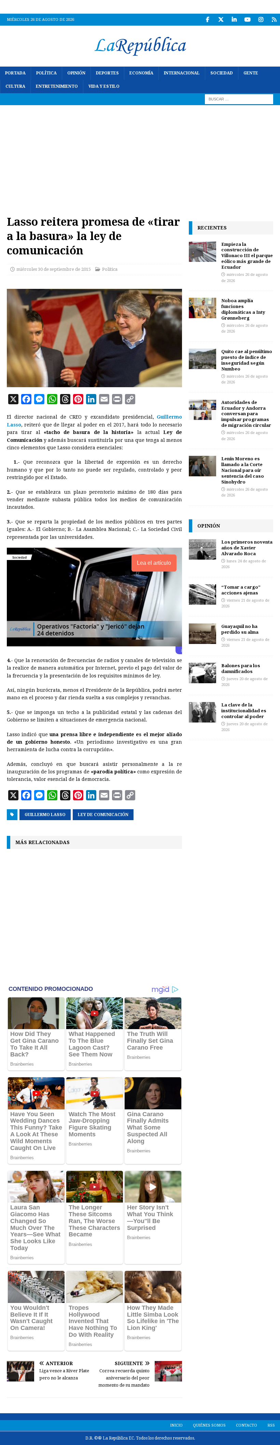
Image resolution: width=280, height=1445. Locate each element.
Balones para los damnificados (240, 668)
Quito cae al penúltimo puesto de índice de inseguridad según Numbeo (246, 360)
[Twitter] (221, 20)
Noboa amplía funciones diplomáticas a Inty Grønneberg (243, 309)
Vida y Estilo (104, 86)
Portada (15, 73)
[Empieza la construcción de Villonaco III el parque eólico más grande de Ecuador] (202, 251)
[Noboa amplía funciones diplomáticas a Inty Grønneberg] (202, 308)
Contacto (246, 1425)
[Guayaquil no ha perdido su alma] (202, 633)
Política (46, 73)
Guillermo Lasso (45, 814)
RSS (271, 1425)
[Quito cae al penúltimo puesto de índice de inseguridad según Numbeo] (202, 359)
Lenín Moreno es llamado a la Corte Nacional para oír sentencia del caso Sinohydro (242, 470)
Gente (250, 73)
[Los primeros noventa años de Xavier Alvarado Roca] (202, 549)
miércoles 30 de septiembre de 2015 (53, 269)
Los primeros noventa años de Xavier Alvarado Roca (246, 548)
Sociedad (221, 73)
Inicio (176, 1425)
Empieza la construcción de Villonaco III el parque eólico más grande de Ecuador (247, 255)
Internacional (182, 73)
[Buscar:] (239, 99)
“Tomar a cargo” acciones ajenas (241, 590)
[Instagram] (261, 20)
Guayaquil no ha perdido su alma (239, 629)
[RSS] (274, 20)
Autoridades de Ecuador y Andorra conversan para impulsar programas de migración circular (246, 414)
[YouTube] (247, 20)
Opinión (76, 73)
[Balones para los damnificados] (202, 673)
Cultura (15, 86)
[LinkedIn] (234, 20)
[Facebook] (207, 20)
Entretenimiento (57, 86)
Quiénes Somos (209, 1425)
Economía (141, 73)
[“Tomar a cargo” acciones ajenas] (202, 594)
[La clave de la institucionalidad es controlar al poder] (202, 712)
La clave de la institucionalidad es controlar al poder (243, 710)
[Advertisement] (140, 156)
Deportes (107, 73)
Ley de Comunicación (103, 814)
